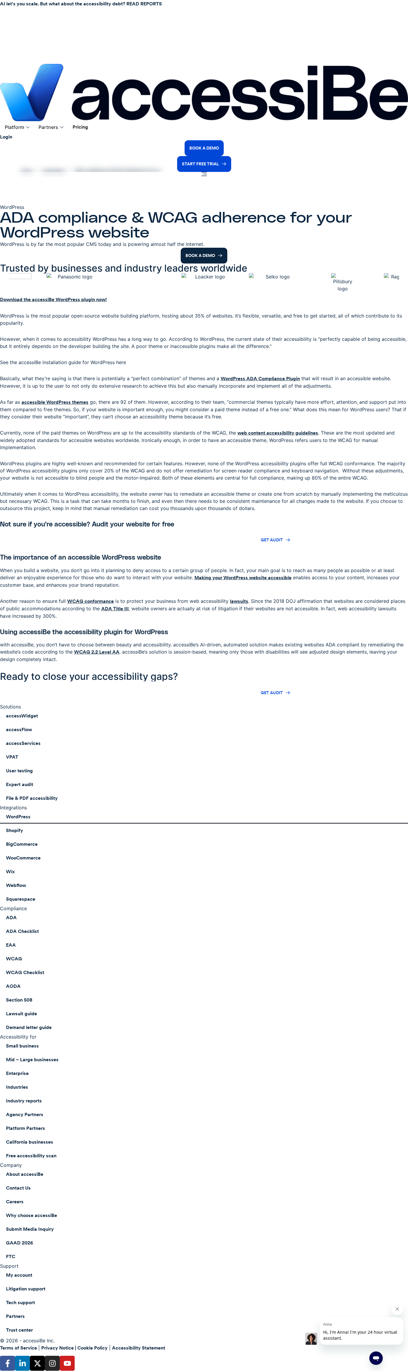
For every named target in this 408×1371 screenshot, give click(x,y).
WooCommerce (23, 858)
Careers (15, 1201)
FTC (10, 1256)
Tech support (20, 1302)
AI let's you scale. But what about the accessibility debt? (81, 4)
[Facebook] (7, 1363)
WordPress (18, 816)
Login (6, 137)
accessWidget (22, 716)
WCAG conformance (90, 601)
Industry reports (24, 1101)
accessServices (23, 743)
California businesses (29, 1142)
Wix (10, 871)
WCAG (14, 959)
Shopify (14, 830)
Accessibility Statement (138, 1348)
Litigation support (25, 1289)
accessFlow (19, 729)
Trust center (19, 1330)
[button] (17, 127)
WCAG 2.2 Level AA (96, 652)
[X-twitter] (37, 1363)
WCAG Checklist (25, 972)
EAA (11, 945)
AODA (13, 986)
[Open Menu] (204, 174)
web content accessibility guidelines (277, 433)
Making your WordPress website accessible (243, 577)
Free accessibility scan (31, 1156)
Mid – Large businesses (32, 1059)
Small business (22, 1046)
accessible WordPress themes (55, 402)
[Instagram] (52, 1363)
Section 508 (19, 1000)
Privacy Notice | (59, 1348)
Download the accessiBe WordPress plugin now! (53, 299)
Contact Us (18, 1188)
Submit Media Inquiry (30, 1229)
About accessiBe (24, 1174)
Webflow (16, 885)
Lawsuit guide (21, 1013)
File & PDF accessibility (32, 798)
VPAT (12, 757)
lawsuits (239, 601)
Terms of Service (19, 1348)
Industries (17, 1087)
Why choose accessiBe (31, 1215)
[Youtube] (67, 1363)
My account (19, 1275)
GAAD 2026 (19, 1243)
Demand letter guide (29, 1027)
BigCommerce (22, 844)
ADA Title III (115, 608)
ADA (11, 917)
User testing (19, 771)
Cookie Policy (92, 1348)
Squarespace (20, 899)
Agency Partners (24, 1114)
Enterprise (17, 1073)
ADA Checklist (22, 931)
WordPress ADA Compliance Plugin (260, 378)
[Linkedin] (22, 1363)
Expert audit (19, 784)
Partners (15, 1316)
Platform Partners (25, 1128)
